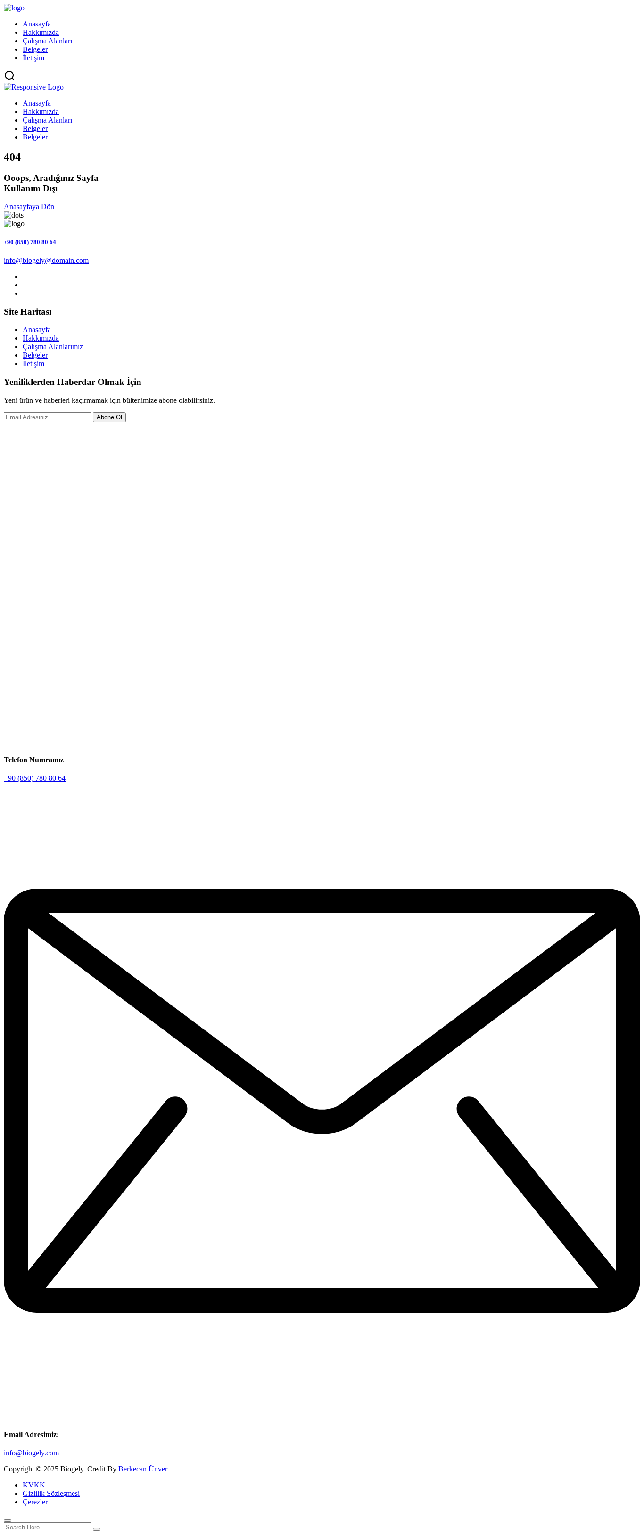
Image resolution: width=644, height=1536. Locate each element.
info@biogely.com (31, 1453)
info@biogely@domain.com (46, 260)
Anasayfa (37, 24)
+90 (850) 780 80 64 (30, 241)
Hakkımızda (41, 32)
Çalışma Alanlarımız (53, 347)
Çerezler (35, 1502)
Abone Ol (109, 417)
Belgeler (35, 49)
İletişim (33, 58)
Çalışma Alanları (47, 41)
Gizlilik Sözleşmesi (51, 1493)
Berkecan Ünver (142, 1469)
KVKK (34, 1485)
